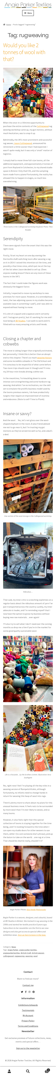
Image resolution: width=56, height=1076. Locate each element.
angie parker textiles (28, 950)
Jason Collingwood (23, 143)
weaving (28, 956)
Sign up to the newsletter (28, 1048)
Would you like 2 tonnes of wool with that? (24, 52)
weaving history (44, 357)
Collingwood (43, 126)
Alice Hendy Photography (36, 909)
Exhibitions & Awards (28, 1005)
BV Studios (20, 320)
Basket (43, 1069)
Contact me (28, 985)
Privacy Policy (28, 1020)
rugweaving (19, 956)
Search (28, 1071)
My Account (28, 1015)
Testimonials (28, 1010)
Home (8, 24)
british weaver (38, 953)
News (14, 947)
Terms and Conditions (28, 1026)
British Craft (26, 953)
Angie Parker (13, 950)
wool (35, 956)
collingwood (8, 956)
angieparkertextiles (11, 953)
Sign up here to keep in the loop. (32, 935)
